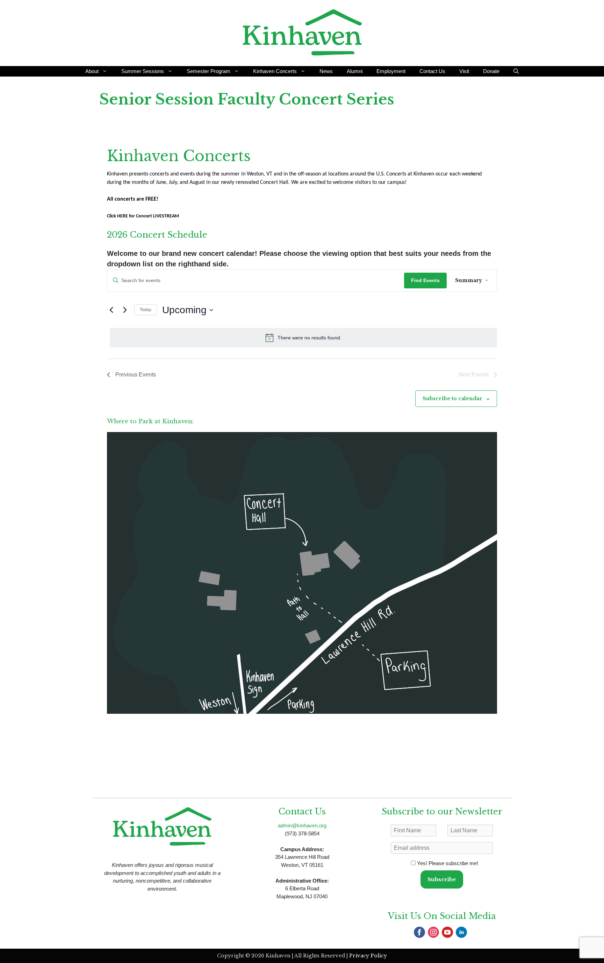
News (326, 71)
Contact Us (432, 71)
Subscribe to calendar (452, 398)
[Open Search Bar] (516, 71)
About (92, 71)
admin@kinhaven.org (302, 825)
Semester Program (208, 71)
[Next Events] (125, 310)
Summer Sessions (142, 71)
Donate (491, 71)
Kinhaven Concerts (275, 71)
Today (145, 309)
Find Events (425, 280)
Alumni (354, 71)
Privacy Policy (368, 956)
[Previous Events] (111, 310)
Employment (390, 71)
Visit (464, 71)
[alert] (303, 337)
